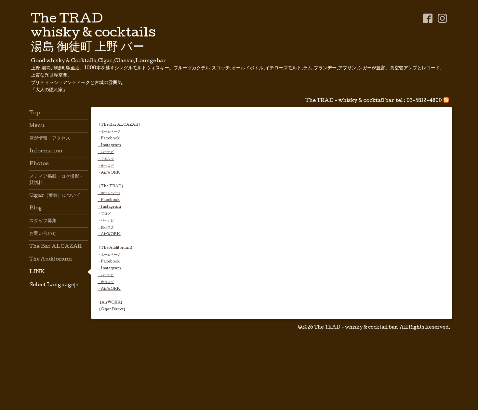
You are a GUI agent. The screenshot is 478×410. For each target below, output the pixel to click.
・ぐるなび (106, 159)
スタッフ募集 (43, 221)
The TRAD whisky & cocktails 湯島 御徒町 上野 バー (93, 33)
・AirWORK (109, 173)
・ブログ (104, 214)
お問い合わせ (43, 233)
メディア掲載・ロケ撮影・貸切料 (56, 179)
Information (45, 151)
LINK (37, 272)
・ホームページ (109, 132)
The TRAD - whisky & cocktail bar (355, 327)
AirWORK (111, 302)
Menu (37, 126)
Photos (39, 164)
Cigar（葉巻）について (54, 195)
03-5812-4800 (424, 101)
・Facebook (109, 138)
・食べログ (106, 166)
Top (34, 113)
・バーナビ (106, 152)
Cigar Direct (112, 309)
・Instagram (109, 145)
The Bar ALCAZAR (55, 246)
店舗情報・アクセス (49, 138)
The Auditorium (50, 259)
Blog (35, 208)
